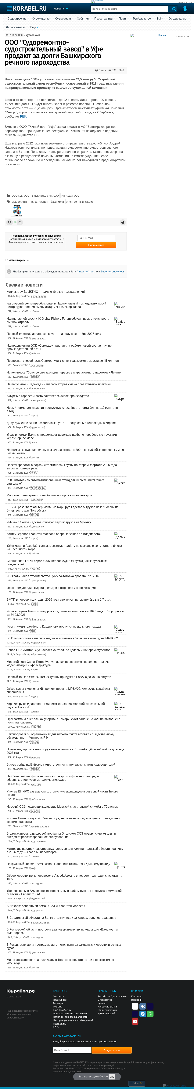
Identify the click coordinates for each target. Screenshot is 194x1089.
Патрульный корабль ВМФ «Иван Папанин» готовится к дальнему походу (58, 863)
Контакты (136, 996)
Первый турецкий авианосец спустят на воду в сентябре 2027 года (54, 333)
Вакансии (136, 1000)
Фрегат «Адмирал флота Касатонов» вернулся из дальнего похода (54, 626)
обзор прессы (38, 619)
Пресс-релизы (103, 18)
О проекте (58, 996)
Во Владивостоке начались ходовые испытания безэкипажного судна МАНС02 (62, 638)
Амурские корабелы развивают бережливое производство (48, 396)
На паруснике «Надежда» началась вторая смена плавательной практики (59, 384)
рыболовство (38, 799)
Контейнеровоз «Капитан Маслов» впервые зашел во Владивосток (54, 534)
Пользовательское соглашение (70, 1013)
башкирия (57, 201)
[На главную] (26, 8)
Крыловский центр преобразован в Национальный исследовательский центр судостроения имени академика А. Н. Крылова (56, 305)
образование (38, 388)
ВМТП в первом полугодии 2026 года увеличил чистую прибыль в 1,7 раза (59, 599)
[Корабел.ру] (21, 991)
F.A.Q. (56, 1027)
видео (34, 696)
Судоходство (40, 18)
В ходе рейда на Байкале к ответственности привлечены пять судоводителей (61, 764)
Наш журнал (59, 1000)
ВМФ (159, 18)
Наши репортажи (107, 1010)
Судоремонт (63, 18)
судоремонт (33, 35)
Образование (177, 18)
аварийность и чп (40, 826)
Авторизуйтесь (86, 271)
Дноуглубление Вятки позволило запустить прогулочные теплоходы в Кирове (61, 422)
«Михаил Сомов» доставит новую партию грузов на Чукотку (49, 522)
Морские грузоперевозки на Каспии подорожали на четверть (49, 495)
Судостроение (17, 18)
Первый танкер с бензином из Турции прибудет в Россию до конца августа (59, 677)
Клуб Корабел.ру (62, 1010)
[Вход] (185, 9)
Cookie (103, 1076)
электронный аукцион (80, 201)
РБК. (23, 116)
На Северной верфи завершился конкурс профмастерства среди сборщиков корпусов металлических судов (53, 778)
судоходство (37, 365)
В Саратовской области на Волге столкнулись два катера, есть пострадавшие (61, 917)
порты (34, 415)
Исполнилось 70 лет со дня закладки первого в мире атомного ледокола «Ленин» (64, 372)
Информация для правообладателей (73, 1020)
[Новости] (16, 210)
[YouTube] (135, 1021)
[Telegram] (142, 1013)
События (83, 18)
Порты (123, 18)
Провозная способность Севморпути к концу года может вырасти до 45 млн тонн (63, 360)
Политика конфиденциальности (70, 1017)
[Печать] (123, 222)
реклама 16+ (185, 3)
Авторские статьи (107, 1006)
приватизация (39, 201)
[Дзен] (135, 1006)
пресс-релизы (38, 296)
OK (112, 1076)
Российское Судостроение (112, 996)
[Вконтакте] (142, 1006)
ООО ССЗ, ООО (20, 195)
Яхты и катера (15, 27)
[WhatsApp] (150, 1013)
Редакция (58, 1003)
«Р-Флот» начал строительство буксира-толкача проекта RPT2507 (53, 576)
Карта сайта (59, 1023)
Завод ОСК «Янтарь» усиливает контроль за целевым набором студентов (58, 650)
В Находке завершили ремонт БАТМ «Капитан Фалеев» (46, 906)
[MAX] (135, 1013)
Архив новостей (106, 1013)
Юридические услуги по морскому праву (19, 1016)
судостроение (38, 338)
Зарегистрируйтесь (112, 271)
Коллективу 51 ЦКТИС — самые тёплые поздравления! (46, 291)
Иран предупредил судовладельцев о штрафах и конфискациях (51, 587)
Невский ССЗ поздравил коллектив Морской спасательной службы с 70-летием (62, 806)
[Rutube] (150, 1006)
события (35, 311)
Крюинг (102, 1003)
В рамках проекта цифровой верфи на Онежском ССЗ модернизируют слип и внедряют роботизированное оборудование (61, 835)
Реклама (57, 1006)
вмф (33, 631)
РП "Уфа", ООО (70, 195)
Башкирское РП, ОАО (45, 195)
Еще (33, 27)
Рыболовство (142, 18)
